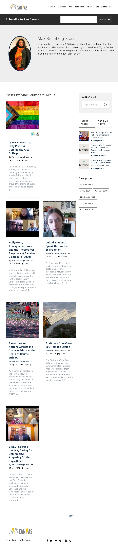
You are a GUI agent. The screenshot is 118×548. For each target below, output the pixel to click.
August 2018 (101, 191)
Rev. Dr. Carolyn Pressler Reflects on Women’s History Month (101, 135)
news (26, 468)
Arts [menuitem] (70, 7)
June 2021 (85, 191)
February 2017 (87, 197)
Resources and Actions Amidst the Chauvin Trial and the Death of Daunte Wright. (22, 350)
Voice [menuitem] (89, 7)
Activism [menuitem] (62, 7)
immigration (97, 141)
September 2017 (88, 185)
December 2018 (88, 210)
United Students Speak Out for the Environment (57, 246)
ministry (27, 365)
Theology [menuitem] (51, 7)
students (65, 257)
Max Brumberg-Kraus (20, 157)
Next (71, 516)
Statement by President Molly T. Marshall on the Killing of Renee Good (101, 162)
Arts (26, 160)
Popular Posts (103, 122)
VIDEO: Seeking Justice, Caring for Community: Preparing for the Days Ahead (21, 454)
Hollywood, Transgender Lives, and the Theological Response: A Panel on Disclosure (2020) (22, 249)
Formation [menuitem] (79, 7)
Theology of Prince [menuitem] (103, 7)
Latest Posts (84, 122)
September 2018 (88, 204)
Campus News (99, 156)
